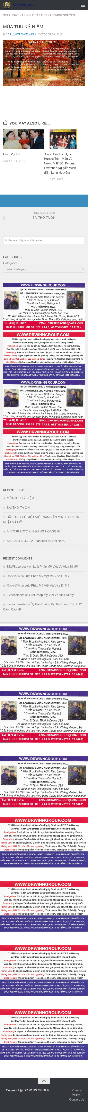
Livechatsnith (15, 595)
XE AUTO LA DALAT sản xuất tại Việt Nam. (36, 540)
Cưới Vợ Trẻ (12, 154)
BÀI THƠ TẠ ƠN (18, 507)
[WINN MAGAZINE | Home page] (24, 5)
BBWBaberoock (17, 566)
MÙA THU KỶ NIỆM (20, 498)
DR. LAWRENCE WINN (22, 34)
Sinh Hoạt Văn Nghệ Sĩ (20, 15)
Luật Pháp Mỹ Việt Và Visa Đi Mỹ (55, 566)
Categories (10, 263)
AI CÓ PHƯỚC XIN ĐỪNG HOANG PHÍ (34, 531)
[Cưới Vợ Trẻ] (23, 139)
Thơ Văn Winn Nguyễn (58, 15)
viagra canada (16, 604)
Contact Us (76, 1099)
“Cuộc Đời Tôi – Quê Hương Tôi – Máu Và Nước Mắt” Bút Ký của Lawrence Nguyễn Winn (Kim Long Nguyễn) (60, 163)
